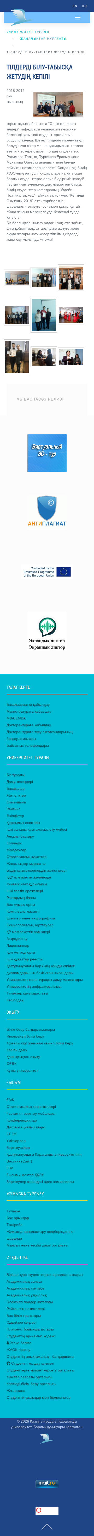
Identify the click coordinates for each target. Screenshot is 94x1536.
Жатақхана (16, 1390)
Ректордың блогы (21, 898)
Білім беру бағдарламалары (31, 1029)
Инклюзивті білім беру (25, 1036)
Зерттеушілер (18, 1147)
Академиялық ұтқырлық (27, 1295)
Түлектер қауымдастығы (27, 993)
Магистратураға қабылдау (29, 711)
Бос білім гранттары (24, 1315)
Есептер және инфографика (31, 918)
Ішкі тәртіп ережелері (25, 891)
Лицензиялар (18, 945)
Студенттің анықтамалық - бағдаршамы (40, 1356)
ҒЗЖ (10, 1100)
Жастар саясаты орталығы (29, 1377)
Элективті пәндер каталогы (30, 1302)
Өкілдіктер (15, 816)
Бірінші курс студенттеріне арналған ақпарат (45, 1274)
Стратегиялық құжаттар (26, 857)
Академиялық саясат (24, 1281)
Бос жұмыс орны (21, 904)
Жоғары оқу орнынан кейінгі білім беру (40, 1043)
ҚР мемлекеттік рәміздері (28, 932)
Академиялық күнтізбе (25, 1288)
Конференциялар (22, 1120)
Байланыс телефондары (28, 745)
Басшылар (16, 788)
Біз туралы (16, 775)
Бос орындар (18, 1218)
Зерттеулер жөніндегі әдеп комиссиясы (40, 1182)
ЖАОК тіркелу (18, 1350)
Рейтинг (13, 809)
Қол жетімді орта (21, 952)
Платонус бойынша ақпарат (30, 1329)
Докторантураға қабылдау (29, 725)
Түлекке (13, 1211)
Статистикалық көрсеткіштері (31, 1106)
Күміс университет (22, 1070)
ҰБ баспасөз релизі (40, 399)
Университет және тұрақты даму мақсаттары (45, 979)
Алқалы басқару (20, 836)
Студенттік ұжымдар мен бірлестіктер (38, 1397)
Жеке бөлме (20, 1343)
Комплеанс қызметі (23, 911)
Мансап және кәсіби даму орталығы (37, 1245)
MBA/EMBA (16, 718)
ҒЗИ (10, 1168)
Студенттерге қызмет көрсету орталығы (40, 1370)
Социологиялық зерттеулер (30, 925)
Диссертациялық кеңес (26, 1127)
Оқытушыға (16, 802)
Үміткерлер (16, 1141)
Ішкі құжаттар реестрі (25, 959)
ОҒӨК (11, 1063)
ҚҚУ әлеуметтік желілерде (29, 877)
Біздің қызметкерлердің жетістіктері (36, 870)
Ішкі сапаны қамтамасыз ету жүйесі (37, 829)
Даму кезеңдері (20, 782)
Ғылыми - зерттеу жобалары (31, 1113)
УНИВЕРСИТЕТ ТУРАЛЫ (28, 32)
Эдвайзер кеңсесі (21, 1322)
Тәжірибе (14, 1225)
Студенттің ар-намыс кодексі (31, 1336)
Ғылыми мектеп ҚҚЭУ (25, 1175)
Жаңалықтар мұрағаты (43, 38)
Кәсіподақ (15, 1000)
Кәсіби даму (17, 1050)
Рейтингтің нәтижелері (26, 1309)
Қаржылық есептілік (23, 822)
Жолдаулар (16, 850)
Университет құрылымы (27, 884)
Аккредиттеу (17, 939)
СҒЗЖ (12, 1134)
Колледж (14, 843)
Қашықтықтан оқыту (23, 1057)
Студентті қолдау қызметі (32, 1363)
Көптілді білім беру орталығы (31, 1384)
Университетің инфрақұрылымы (34, 986)
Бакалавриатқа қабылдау (28, 704)
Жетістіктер (16, 795)
